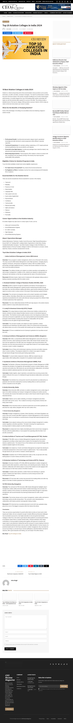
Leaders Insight (37, 12)
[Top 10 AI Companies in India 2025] (26, 596)
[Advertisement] (25, 74)
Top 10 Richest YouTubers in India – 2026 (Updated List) (9, 602)
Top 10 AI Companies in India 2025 (26, 602)
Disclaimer (38, 1)
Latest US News (67, 12)
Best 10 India (6, 21)
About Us (5, 1)
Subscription (21, 1)
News (10, 12)
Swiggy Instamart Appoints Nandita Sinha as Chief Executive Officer (61, 138)
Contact (28, 1)
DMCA (33, 1)
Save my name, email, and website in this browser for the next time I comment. (22, 644)
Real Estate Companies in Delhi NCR (15, 574)
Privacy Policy (62, 689)
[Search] (70, 1)
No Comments (23, 29)
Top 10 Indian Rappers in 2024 (35, 574)
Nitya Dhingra (57, 65)
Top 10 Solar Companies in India (41, 602)
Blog (46, 12)
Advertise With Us (12, 1)
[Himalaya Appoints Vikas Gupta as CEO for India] (62, 80)
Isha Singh (9, 29)
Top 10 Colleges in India (14, 533)
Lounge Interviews (18, 12)
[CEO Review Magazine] (13, 7)
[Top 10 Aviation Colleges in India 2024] (25, 59)
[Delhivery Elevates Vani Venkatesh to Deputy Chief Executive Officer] (62, 53)
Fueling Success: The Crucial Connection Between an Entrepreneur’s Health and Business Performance (31, 686)
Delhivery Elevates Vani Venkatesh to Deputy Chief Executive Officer (61, 61)
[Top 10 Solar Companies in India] (42, 596)
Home (5, 12)
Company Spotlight (56, 12)
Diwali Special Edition (47, 1)
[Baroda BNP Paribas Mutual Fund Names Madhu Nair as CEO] (62, 104)
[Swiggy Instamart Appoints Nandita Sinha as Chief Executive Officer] (62, 130)
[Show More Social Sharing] (35, 33)
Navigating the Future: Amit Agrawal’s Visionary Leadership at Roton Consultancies (31, 678)
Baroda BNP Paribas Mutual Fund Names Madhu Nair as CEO (61, 112)
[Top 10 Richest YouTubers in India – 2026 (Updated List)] (9, 596)
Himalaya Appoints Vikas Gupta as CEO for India (60, 88)
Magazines (28, 12)
